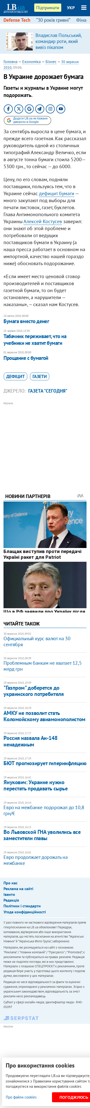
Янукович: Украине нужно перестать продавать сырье (36, 785)
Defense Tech (17, 20)
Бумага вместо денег (26, 321)
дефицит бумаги (56, 193)
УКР (71, 7)
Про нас (11, 882)
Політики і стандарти (22, 905)
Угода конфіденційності (25, 911)
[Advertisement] (45, 440)
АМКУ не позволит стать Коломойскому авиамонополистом (44, 716)
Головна (11, 61)
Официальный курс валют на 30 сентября (37, 641)
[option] (45, 41)
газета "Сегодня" (48, 391)
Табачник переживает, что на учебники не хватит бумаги (35, 339)
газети (39, 376)
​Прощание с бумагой (26, 358)
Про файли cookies (21, 1097)
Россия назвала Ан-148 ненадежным (30, 741)
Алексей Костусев (43, 221)
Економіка (31, 61)
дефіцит (15, 376)
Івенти (9, 894)
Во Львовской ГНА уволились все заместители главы (42, 835)
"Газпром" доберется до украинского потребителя (34, 690)
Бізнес (51, 61)
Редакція (11, 900)
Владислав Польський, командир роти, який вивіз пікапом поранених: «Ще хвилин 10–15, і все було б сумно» (59, 50)
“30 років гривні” (53, 20)
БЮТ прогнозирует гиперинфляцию (45, 763)
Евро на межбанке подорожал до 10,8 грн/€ (44, 810)
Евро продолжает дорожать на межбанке (36, 860)
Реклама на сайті (18, 888)
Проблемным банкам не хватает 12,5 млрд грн (43, 666)
